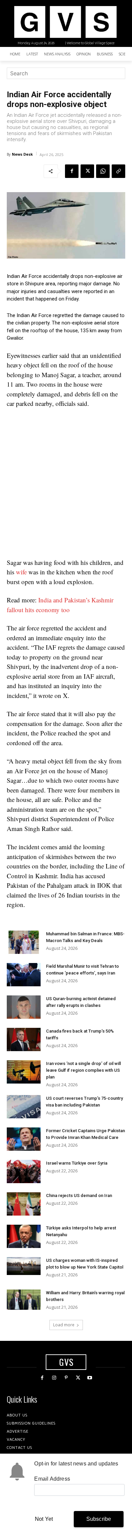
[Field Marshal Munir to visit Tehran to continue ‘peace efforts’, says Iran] (24, 974)
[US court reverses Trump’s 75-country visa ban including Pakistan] (24, 1106)
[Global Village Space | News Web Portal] (65, 22)
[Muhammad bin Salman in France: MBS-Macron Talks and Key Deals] (24, 942)
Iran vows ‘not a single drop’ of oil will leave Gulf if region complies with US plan (83, 1070)
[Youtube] (90, 1378)
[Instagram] (54, 1378)
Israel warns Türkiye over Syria (76, 1163)
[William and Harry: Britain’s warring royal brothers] (24, 1300)
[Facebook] (72, 171)
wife (21, 572)
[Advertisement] (66, 483)
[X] (87, 171)
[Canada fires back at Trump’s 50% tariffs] (24, 1039)
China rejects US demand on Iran (79, 1195)
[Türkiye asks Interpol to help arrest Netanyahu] (24, 1236)
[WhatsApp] (103, 171)
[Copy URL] (118, 171)
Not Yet (44, 1519)
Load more (63, 1325)
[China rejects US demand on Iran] (24, 1204)
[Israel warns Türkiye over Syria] (24, 1171)
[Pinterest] (66, 1378)
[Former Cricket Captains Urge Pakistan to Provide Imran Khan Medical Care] (24, 1139)
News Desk (22, 154)
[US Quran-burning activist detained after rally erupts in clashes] (24, 1007)
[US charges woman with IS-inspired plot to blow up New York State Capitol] (24, 1266)
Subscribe (98, 1519)
